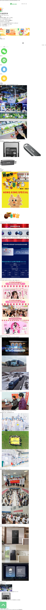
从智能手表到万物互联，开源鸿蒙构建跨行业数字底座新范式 (8, 223)
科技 (19, 0)
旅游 (7, 0)
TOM (2, 15)
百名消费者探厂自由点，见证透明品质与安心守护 (7, 412)
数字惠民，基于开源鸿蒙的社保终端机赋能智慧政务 (9, 410)
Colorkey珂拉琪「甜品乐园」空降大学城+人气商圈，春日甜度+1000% (10, 280)
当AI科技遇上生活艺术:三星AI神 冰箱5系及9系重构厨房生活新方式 (9, 526)
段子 (24, 3)
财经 (13, 0)
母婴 (10, 0)
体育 (5, 0)
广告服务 (4, 608)
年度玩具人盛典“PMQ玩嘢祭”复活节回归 (5, 171)
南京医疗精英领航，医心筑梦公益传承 (5, 469)
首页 (0, 0)
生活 (9, 0)
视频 (12, 0)
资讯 (2, 0)
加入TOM (7, 608)
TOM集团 (1, 608)
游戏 (6, 0)
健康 (15, 0)
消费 (16, 0)
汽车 (18, 0)
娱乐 (3, 0)
